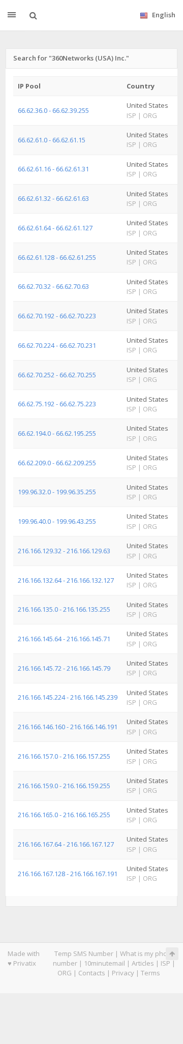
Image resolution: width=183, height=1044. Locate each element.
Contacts (91, 972)
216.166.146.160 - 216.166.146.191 (67, 726)
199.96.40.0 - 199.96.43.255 (57, 521)
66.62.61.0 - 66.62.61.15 (51, 139)
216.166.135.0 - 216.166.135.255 (64, 609)
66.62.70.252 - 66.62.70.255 (57, 374)
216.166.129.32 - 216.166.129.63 (64, 550)
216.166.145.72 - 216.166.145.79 (64, 668)
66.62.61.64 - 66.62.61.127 (55, 227)
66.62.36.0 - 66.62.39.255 (53, 110)
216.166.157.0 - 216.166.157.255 (64, 756)
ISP (165, 963)
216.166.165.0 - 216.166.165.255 (64, 814)
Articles (143, 963)
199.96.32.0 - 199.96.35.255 (57, 491)
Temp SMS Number (83, 953)
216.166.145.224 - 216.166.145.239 (67, 697)
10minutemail (104, 963)
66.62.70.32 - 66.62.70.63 (53, 286)
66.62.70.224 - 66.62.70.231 (57, 345)
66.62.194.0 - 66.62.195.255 (57, 433)
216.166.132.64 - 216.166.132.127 (66, 580)
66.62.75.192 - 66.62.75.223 (57, 403)
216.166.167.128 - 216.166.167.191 (67, 873)
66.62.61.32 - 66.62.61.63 (53, 198)
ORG (64, 972)
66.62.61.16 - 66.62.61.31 (53, 168)
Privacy (123, 972)
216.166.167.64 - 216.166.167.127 (66, 844)
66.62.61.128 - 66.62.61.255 (57, 257)
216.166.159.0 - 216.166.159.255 (64, 785)
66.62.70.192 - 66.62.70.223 (57, 315)
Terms (150, 972)
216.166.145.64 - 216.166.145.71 (64, 638)
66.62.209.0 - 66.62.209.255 (57, 462)
